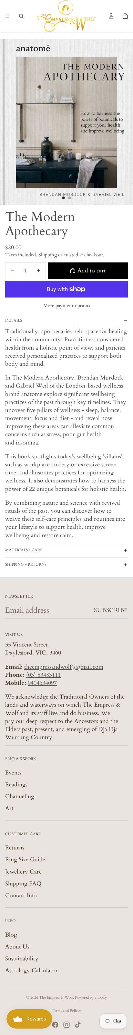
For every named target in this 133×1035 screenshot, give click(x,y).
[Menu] (7, 16)
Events (13, 773)
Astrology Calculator (31, 970)
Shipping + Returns (25, 564)
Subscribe (111, 610)
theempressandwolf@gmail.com (63, 667)
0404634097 (42, 683)
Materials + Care (23, 550)
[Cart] (125, 16)
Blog (11, 934)
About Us (17, 947)
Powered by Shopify (91, 997)
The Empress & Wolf (56, 997)
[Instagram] (66, 1025)
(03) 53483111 (43, 675)
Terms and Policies (66, 1010)
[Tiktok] (78, 1025)
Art (9, 808)
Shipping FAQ (23, 884)
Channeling (19, 796)
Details (13, 320)
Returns (14, 848)
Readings (16, 785)
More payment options (66, 305)
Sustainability (21, 959)
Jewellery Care (23, 871)
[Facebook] (55, 1025)
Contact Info (21, 896)
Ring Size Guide (25, 860)
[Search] (21, 16)
